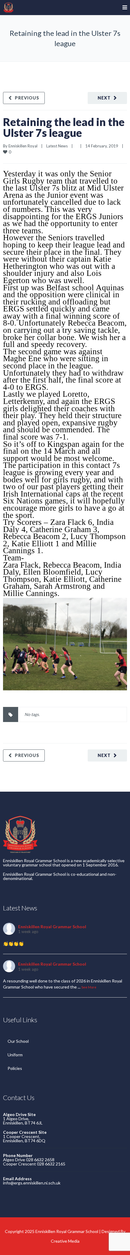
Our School (18, 1041)
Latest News (57, 145)
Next (104, 97)
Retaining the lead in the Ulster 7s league (64, 127)
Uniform (15, 1054)
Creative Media (65, 1241)
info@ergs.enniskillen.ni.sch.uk (31, 1182)
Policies (15, 1068)
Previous (27, 97)
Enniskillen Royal (22, 145)
